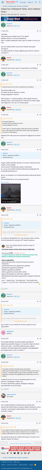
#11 (40, 423)
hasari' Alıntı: (6, 84)
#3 (40, 80)
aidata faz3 (23, 14)
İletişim (3, 465)
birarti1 (5, 14)
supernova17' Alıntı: (8, 427)
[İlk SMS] (21, 450)
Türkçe (18, 462)
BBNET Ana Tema (8, 462)
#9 (40, 362)
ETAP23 (5, 153)
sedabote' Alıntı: (7, 366)
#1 (40, 31)
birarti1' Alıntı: (6, 118)
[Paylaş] (37, 31)
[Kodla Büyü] (21, 20)
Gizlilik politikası (23, 465)
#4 (40, 115)
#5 (40, 149)
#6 (40, 215)
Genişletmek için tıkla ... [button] (21, 235)
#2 (40, 65)
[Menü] (2, 2)
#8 (40, 338)
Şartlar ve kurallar (12, 465)
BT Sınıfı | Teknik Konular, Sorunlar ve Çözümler (26, 282)
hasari (3, 280)
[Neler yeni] (36, 2)
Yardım (31, 465)
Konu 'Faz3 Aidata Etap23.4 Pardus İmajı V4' (20, 245)
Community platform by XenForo (16, 468)
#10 (40, 401)
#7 (40, 301)
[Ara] (40, 2)
